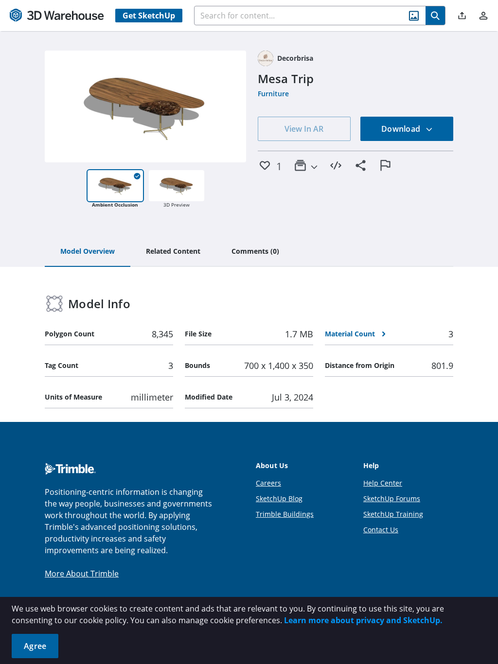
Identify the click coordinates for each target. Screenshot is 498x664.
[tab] (87, 252)
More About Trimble (82, 573)
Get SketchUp (149, 15)
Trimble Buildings (285, 514)
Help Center (382, 483)
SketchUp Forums (391, 498)
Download (401, 128)
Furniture (273, 93)
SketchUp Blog (279, 498)
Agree (35, 646)
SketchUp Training (393, 514)
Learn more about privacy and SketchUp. (363, 620)
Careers (268, 483)
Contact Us (380, 529)
